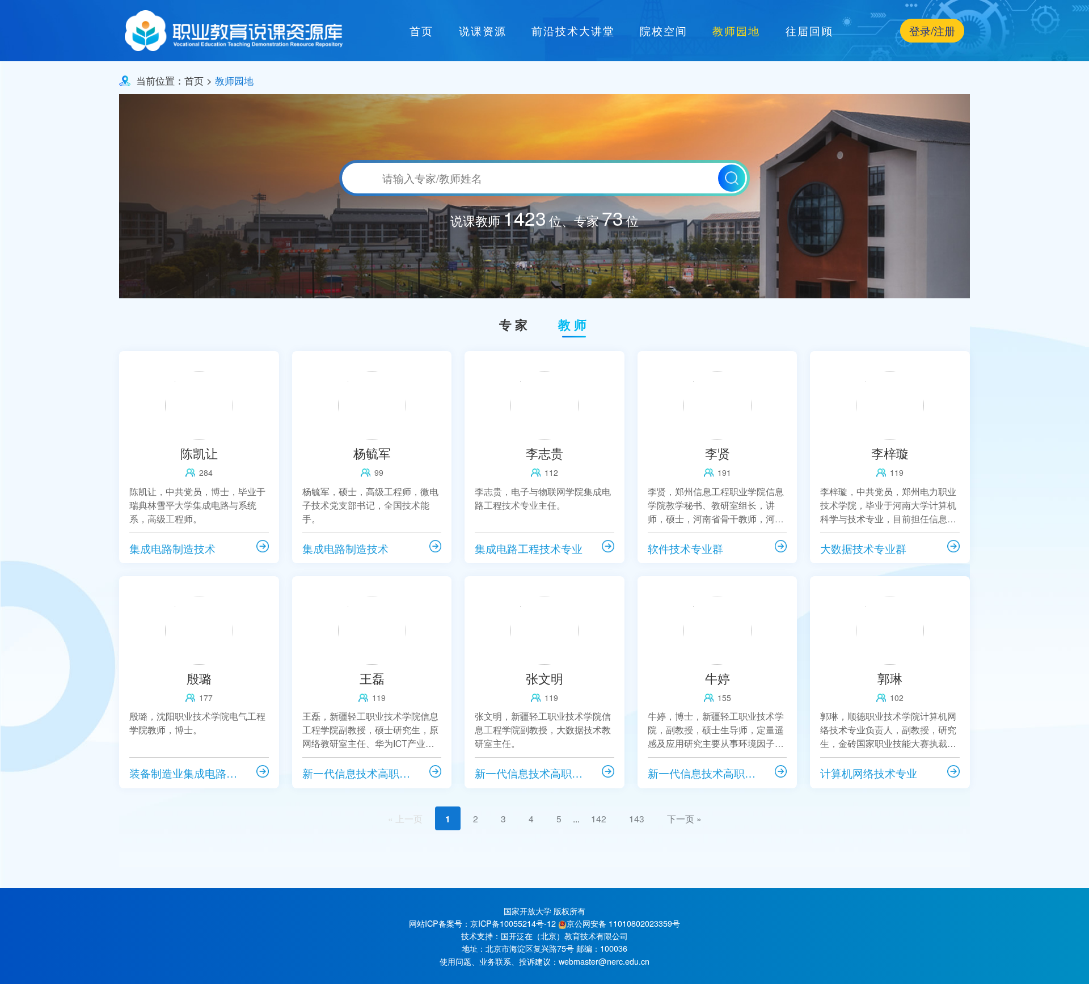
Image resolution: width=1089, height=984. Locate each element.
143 (636, 818)
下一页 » (684, 818)
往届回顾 (809, 30)
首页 (421, 30)
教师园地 (736, 30)
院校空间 (663, 30)
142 (598, 818)
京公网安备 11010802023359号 (623, 923)
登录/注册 (932, 30)
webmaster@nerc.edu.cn (604, 961)
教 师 (572, 324)
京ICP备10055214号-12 (513, 923)
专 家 (513, 324)
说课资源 (482, 30)
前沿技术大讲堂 (573, 30)
